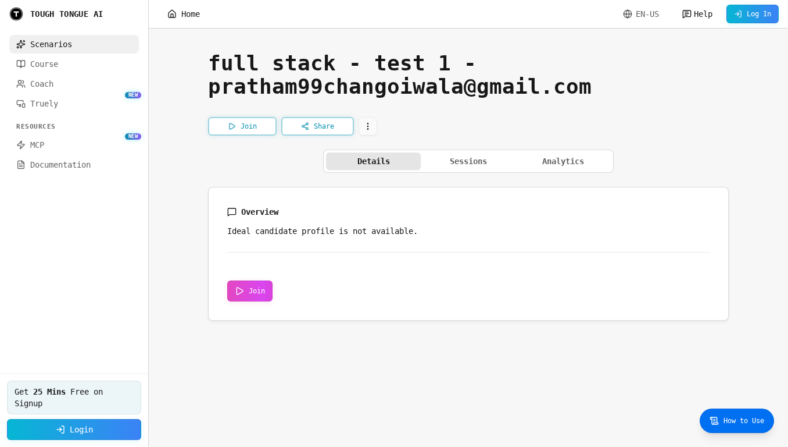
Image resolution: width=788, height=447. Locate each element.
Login (81, 429)
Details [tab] (373, 161)
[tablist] (468, 161)
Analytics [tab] (563, 161)
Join (257, 291)
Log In (759, 14)
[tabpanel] (468, 254)
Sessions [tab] (468, 161)
